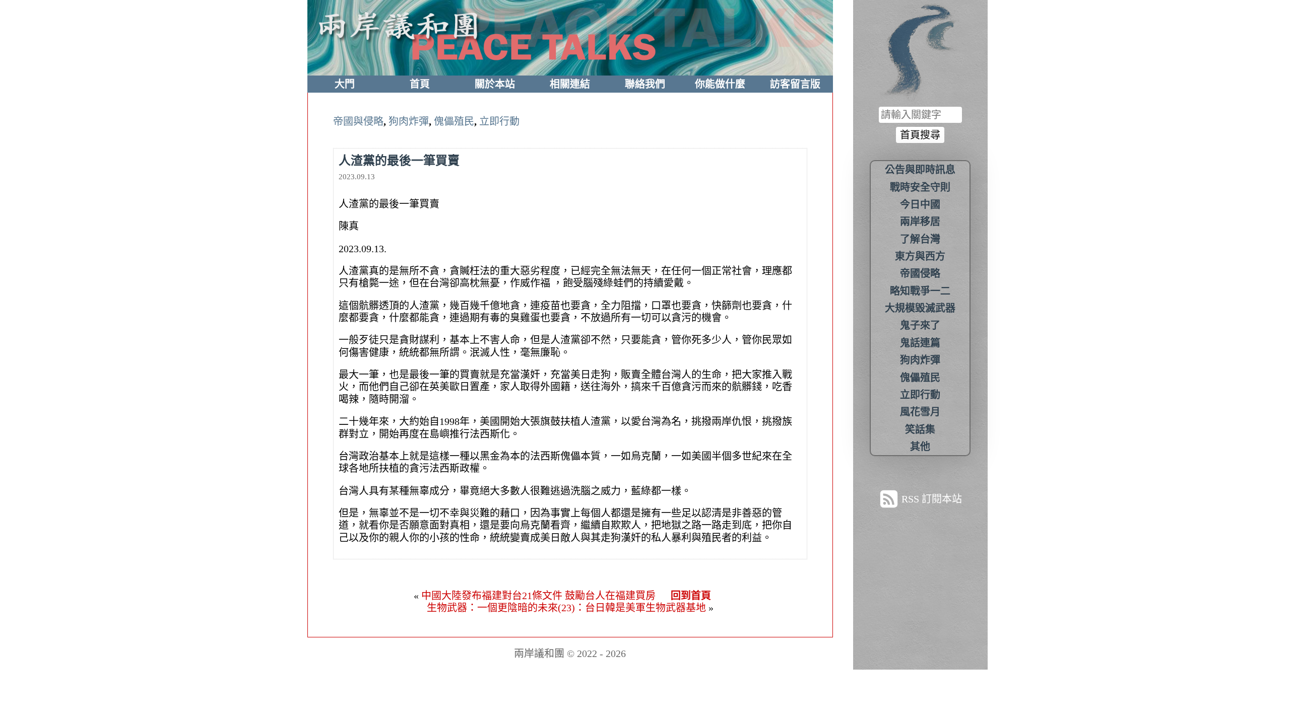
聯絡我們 (645, 84)
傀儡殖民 (454, 121)
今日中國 (920, 204)
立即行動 (499, 121)
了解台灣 (920, 239)
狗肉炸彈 (409, 121)
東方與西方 (920, 256)
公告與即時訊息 (920, 169)
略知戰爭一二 (920, 291)
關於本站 (495, 84)
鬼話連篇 (920, 342)
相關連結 (570, 84)
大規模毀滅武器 (920, 308)
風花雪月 (920, 411)
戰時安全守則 (920, 187)
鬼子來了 (920, 325)
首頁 (420, 84)
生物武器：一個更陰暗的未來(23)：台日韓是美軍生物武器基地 (566, 607)
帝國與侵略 (358, 121)
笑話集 (920, 429)
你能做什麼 (720, 84)
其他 (920, 446)
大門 (345, 84)
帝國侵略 (920, 273)
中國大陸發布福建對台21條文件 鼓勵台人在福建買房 (538, 595)
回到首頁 (691, 595)
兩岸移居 (920, 221)
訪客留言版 (795, 84)
